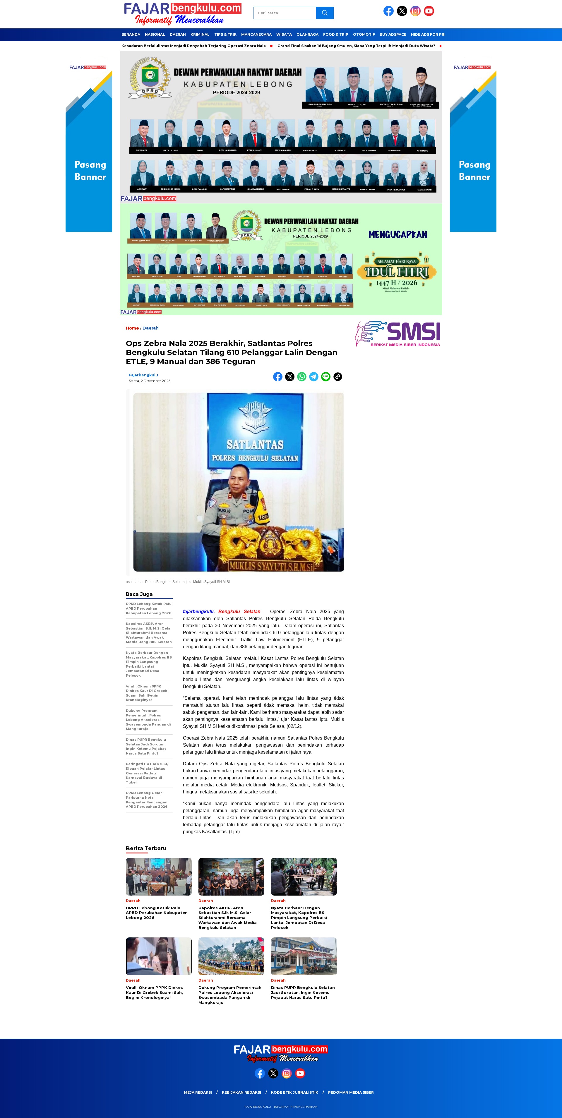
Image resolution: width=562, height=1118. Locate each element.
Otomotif (364, 34)
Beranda (130, 34)
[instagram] (416, 15)
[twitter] (403, 15)
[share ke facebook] (279, 380)
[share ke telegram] (315, 380)
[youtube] (430, 15)
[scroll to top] (540, 1109)
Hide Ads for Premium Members (444, 34)
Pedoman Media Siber (351, 1092)
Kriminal (200, 34)
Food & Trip (335, 34)
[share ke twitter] (291, 380)
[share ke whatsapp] (303, 380)
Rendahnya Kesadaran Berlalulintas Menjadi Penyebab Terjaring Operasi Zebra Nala (139, 46)
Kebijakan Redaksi (241, 1092)
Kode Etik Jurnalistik (294, 1092)
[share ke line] (327, 380)
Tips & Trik (225, 34)
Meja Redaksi (198, 1092)
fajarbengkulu (143, 375)
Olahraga (307, 34)
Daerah (178, 34)
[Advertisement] (263, 596)
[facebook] (389, 15)
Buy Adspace (393, 34)
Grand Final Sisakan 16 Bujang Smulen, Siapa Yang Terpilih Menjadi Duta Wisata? (314, 46)
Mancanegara (256, 34)
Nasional (155, 34)
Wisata (284, 34)
